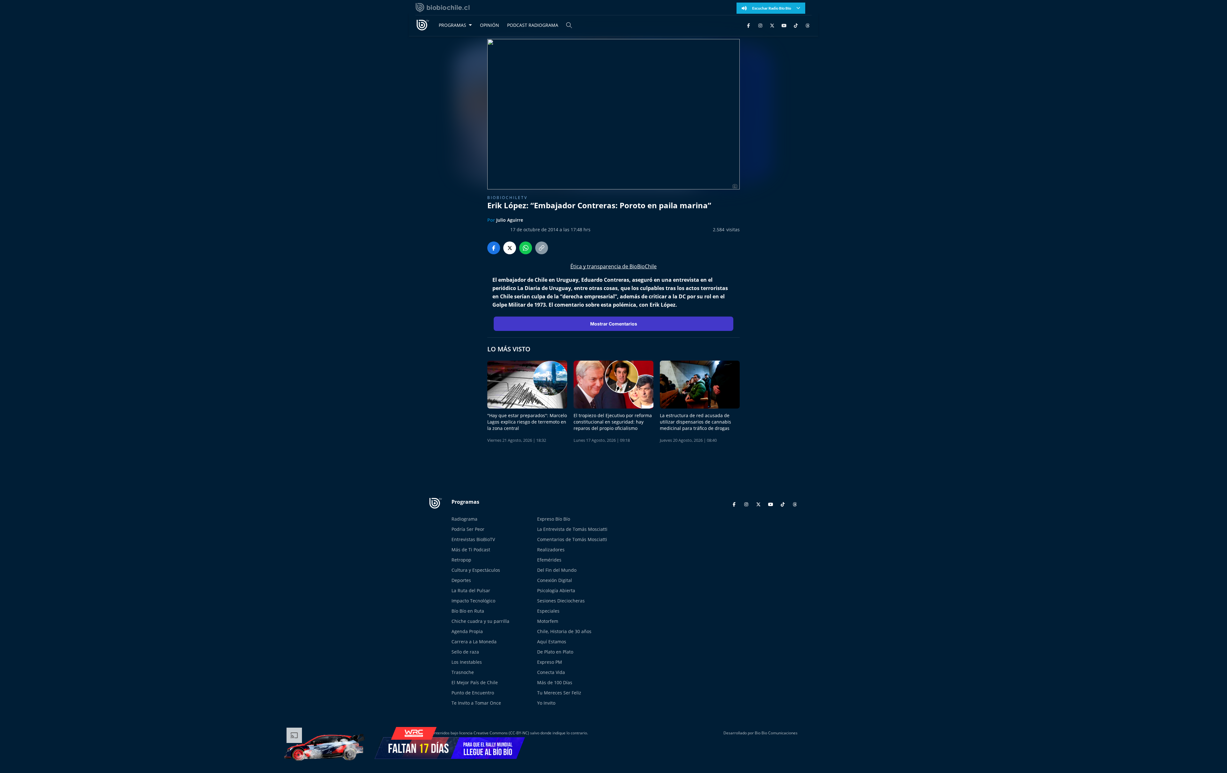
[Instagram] (760, 25)
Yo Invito (546, 703)
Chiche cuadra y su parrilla (480, 621)
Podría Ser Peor (467, 529)
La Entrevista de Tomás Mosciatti (572, 529)
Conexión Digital (554, 580)
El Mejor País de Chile (474, 682)
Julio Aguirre (509, 220)
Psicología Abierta (556, 590)
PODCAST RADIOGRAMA (532, 25)
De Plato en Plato (555, 652)
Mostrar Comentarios (613, 323)
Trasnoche (462, 672)
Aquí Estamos (551, 642)
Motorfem (547, 621)
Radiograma (464, 519)
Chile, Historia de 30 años (564, 631)
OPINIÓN (489, 25)
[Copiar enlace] (541, 247)
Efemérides (549, 560)
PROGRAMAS (452, 25)
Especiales (548, 611)
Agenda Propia (467, 631)
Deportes (461, 580)
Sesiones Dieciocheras (561, 601)
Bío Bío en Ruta (467, 611)
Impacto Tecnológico (473, 601)
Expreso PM (549, 662)
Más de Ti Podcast (470, 550)
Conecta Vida (551, 672)
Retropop (461, 560)
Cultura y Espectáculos (475, 570)
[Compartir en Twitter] (509, 247)
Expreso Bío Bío (553, 519)
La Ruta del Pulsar (470, 590)
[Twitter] (772, 25)
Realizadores (551, 550)
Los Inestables (466, 662)
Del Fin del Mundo (556, 570)
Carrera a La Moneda (474, 642)
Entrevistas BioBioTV (473, 539)
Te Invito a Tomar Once (476, 703)
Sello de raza (465, 652)
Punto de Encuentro (472, 693)
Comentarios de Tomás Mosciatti (572, 539)
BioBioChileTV (507, 197)
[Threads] (807, 25)
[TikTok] (796, 25)
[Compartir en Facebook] (493, 247)
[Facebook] (748, 25)
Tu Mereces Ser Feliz (559, 693)
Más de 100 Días (554, 682)
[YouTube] (784, 25)
